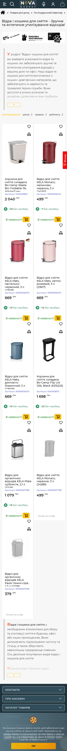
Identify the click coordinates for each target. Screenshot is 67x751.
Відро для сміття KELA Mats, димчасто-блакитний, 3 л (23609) (16, 383)
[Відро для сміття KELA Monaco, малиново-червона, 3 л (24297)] (49, 152)
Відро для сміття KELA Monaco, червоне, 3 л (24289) (48, 480)
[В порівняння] (29, 134)
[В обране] (29, 127)
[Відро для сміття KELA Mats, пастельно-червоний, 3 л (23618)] (17, 251)
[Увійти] (53, 4)
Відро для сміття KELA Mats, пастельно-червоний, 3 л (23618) (16, 284)
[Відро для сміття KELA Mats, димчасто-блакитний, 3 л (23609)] (17, 350)
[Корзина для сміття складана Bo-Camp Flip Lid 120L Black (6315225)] (49, 350)
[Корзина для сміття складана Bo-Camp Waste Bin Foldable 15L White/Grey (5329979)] (17, 152)
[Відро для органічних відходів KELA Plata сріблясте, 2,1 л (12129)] (17, 448)
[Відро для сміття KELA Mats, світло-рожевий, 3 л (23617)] (49, 251)
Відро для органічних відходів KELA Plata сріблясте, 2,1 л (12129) (18, 481)
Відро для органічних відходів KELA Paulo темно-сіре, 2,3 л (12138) (17, 580)
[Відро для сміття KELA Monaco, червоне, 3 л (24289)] (49, 448)
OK (34, 745)
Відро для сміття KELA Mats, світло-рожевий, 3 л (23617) (49, 282)
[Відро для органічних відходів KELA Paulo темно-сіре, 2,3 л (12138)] (17, 547)
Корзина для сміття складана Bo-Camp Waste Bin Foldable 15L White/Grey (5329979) (16, 187)
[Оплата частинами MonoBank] (33, 37)
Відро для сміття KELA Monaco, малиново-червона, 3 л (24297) (48, 185)
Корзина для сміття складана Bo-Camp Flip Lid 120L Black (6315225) (50, 381)
